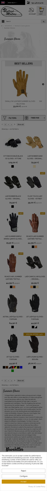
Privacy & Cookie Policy (36, 486)
